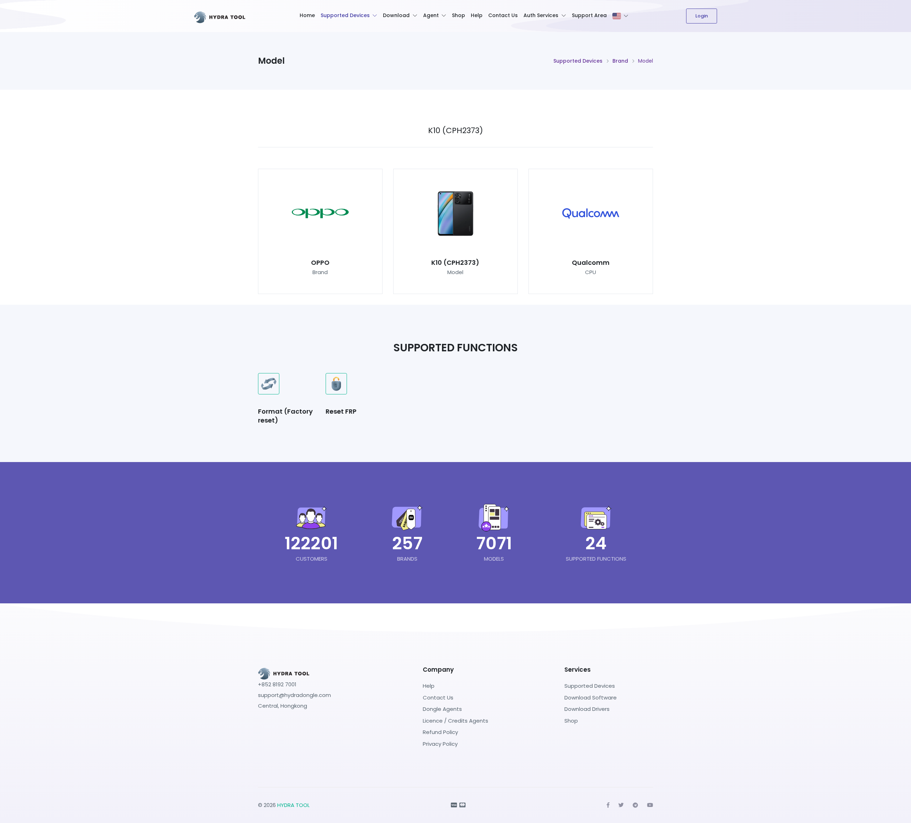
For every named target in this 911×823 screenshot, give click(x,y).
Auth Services (540, 15)
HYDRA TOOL (293, 805)
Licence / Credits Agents (455, 720)
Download (396, 15)
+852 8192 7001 (277, 684)
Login (701, 15)
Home (307, 15)
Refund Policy (440, 732)
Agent (431, 15)
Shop (458, 15)
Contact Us (503, 15)
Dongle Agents (442, 709)
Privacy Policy (440, 744)
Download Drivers (587, 709)
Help (477, 15)
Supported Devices (345, 15)
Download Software (590, 697)
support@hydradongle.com (294, 695)
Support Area (589, 15)
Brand (620, 60)
